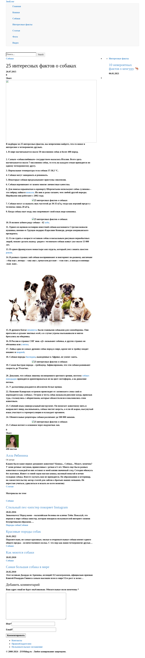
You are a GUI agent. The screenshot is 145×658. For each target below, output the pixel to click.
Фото (15, 36)
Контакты (17, 640)
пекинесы (32, 330)
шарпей (20, 352)
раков (9, 252)
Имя (9, 624)
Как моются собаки (20, 552)
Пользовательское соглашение (27, 647)
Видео (15, 43)
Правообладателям (21, 644)
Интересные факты (22, 24)
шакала (30, 192)
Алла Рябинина (17, 455)
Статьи (16, 30)
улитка (24, 344)
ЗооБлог (10, 1)
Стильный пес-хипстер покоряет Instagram (37, 507)
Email (9, 629)
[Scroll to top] (2, 656)
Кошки (16, 12)
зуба (47, 222)
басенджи (31, 357)
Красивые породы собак (23, 531)
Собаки (16, 18)
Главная (16, 6)
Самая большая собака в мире (27, 567)
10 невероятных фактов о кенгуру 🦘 (124, 66)
